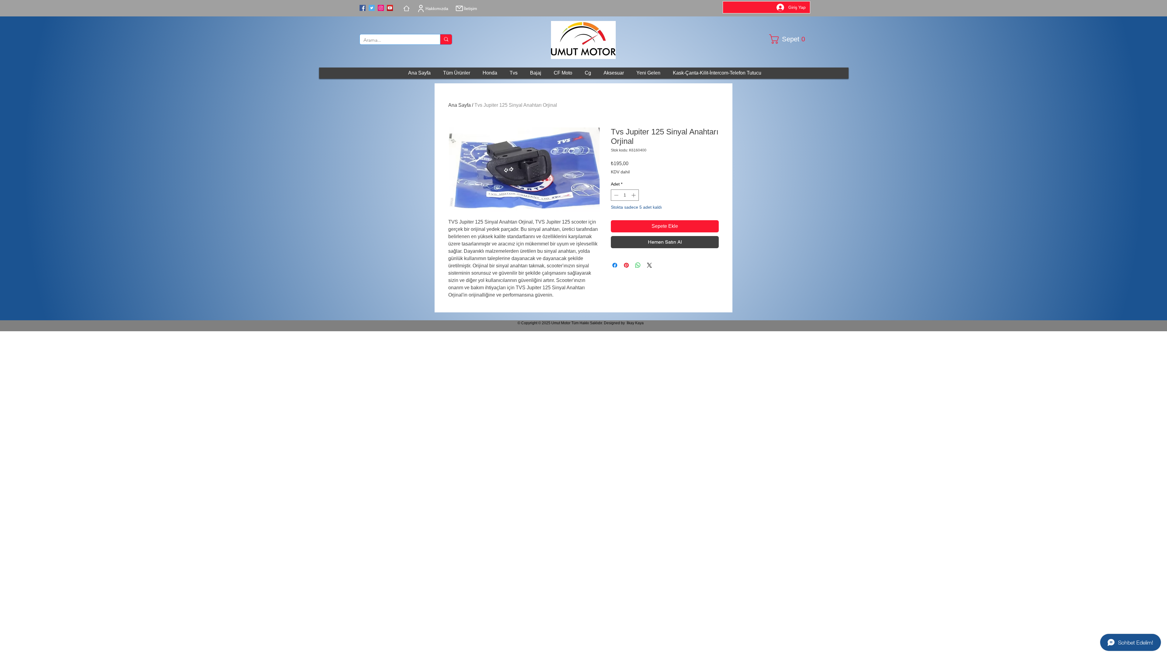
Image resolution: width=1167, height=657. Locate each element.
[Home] (406, 8)
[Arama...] (446, 39)
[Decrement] (615, 195)
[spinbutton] (624, 195)
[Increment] (634, 195)
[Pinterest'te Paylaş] (626, 265)
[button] (789, 39)
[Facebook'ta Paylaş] (614, 265)
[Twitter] (372, 8)
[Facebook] (363, 8)
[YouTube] (390, 8)
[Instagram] (381, 8)
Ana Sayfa (459, 105)
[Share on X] (649, 265)
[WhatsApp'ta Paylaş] (638, 265)
